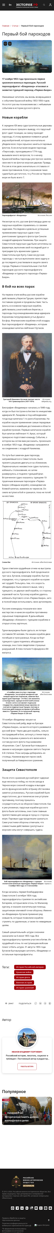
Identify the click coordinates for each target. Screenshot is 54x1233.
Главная (5, 25)
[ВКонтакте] (22, 1208)
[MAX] (12, 1208)
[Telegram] (17, 1208)
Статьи (15, 25)
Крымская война (23, 972)
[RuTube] (31, 1208)
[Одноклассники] (40, 1208)
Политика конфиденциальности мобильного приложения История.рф (16, 1224)
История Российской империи (30, 967)
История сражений (25, 987)
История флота (23, 977)
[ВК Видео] (26, 1208)
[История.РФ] (27, 5)
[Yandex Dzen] (45, 1208)
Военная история (24, 982)
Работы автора (27, 1066)
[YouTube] (36, 1208)
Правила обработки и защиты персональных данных (13, 1219)
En (10, 5)
